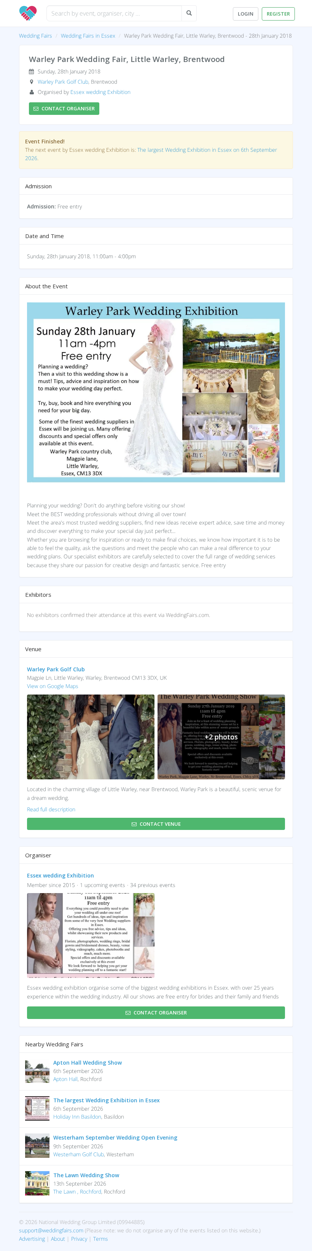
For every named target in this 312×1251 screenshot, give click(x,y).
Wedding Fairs (35, 35)
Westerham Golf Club (78, 1154)
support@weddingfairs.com (51, 1230)
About (58, 1238)
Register (278, 13)
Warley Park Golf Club (63, 81)
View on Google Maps (52, 686)
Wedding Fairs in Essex (88, 35)
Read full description (51, 809)
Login (245, 13)
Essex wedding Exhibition (100, 91)
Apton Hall (65, 1079)
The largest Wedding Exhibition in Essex (106, 1100)
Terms (100, 1238)
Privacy (79, 1238)
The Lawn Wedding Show (86, 1175)
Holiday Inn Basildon (77, 1116)
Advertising (32, 1238)
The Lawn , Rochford (77, 1191)
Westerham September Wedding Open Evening (115, 1137)
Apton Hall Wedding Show (87, 1062)
